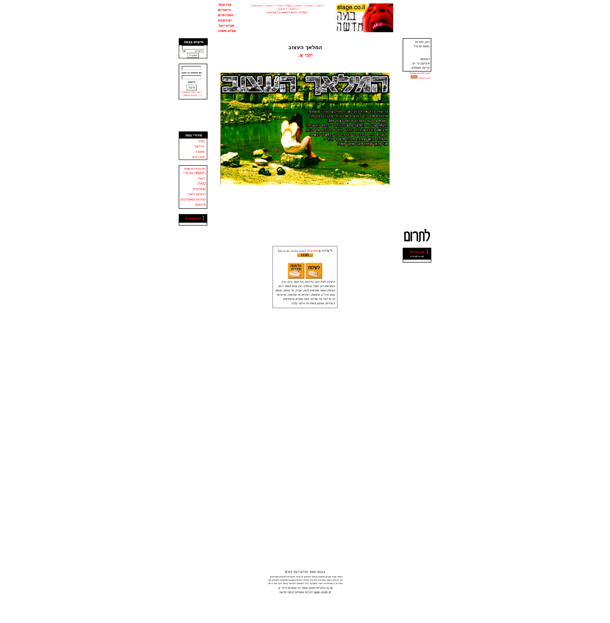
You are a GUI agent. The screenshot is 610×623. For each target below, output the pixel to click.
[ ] (272, 12)
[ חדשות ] (282, 9)
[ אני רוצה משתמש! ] (191, 92)
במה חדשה (286, 592)
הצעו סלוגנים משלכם (420, 73)
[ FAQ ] (288, 5)
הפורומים (225, 15)
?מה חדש (417, 252)
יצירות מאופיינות (193, 199)
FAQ (202, 183)
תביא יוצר (226, 25)
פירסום (200, 204)
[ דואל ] (319, 5)
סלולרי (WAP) (194, 173)
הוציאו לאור (196, 194)
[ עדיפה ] (269, 5)
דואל (202, 178)
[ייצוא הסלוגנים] (414, 78)
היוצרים (224, 9)
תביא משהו (227, 30)
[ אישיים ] (293, 9)
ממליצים (199, 188)
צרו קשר (224, 4)
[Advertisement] (193, 115)
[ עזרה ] (279, 5)
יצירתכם (225, 20)
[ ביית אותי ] (257, 5)
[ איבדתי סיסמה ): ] (191, 95)
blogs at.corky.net (195, 168)
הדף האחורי (424, 78)
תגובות (312, 250)
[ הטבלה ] (309, 5)
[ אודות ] (298, 5)
